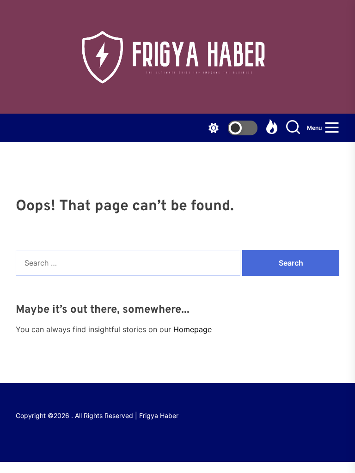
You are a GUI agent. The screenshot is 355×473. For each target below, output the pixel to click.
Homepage (192, 329)
